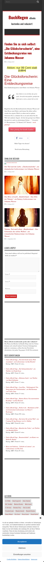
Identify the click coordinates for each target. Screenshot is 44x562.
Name (7, 274)
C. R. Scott (8, 507)
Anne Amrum (26, 501)
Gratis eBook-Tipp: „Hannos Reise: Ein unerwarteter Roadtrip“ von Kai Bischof (22, 399)
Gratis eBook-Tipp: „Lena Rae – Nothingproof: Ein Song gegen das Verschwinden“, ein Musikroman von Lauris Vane (22, 389)
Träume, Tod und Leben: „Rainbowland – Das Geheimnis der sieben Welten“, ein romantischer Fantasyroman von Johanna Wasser (21, 232)
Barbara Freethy (18, 504)
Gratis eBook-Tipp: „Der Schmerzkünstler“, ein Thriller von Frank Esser (21, 370)
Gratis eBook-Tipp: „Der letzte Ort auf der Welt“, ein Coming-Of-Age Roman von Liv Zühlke (22, 420)
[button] (40, 518)
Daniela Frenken (30, 511)
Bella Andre (28, 504)
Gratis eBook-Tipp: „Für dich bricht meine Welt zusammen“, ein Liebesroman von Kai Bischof (21, 361)
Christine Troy (17, 507)
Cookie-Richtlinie (12, 559)
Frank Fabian (34, 514)
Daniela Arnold (20, 511)
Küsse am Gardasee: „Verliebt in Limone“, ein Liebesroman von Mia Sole (20, 447)
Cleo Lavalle (26, 507)
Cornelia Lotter (9, 511)
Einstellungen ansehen (22, 554)
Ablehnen (22, 548)
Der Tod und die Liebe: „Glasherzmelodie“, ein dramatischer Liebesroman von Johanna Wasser (21, 167)
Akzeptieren (22, 542)
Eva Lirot (17, 514)
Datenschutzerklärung (24, 559)
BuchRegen (18, 17)
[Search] (38, 1)
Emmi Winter (9, 514)
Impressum (34, 559)
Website (7, 288)
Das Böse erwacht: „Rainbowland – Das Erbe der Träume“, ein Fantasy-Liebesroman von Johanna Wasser (20, 199)
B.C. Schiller (8, 504)
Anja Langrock (16, 501)
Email (7, 281)
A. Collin (7, 501)
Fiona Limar (25, 514)
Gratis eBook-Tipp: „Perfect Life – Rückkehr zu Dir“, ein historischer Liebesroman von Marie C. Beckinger (22, 410)
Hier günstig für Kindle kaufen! (22, 129)
